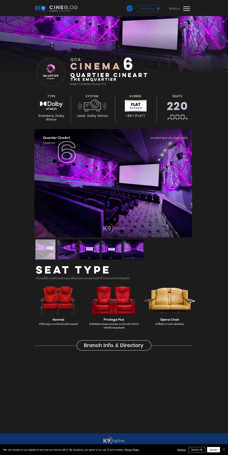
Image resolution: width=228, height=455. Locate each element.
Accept (213, 449)
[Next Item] (186, 183)
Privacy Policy (132, 449)
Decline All (196, 449)
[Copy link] (130, 8)
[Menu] (186, 9)
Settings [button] (181, 449)
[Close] (224, 449)
